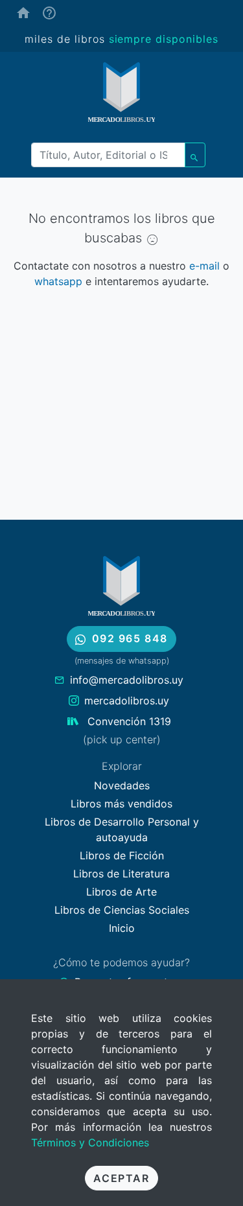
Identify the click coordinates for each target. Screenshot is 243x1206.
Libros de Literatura (121, 873)
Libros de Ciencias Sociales (121, 909)
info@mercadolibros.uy (126, 679)
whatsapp (58, 281)
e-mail (204, 265)
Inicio (122, 928)
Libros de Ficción (122, 855)
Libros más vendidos (121, 803)
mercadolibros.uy (126, 700)
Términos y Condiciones (90, 1142)
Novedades (122, 785)
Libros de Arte (121, 891)
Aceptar (121, 1178)
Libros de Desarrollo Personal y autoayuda (122, 829)
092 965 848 (130, 638)
